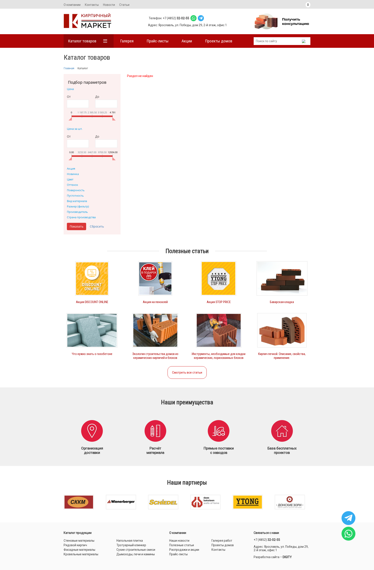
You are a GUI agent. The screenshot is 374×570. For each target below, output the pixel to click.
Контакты (92, 4)
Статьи (124, 4)
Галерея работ (221, 540)
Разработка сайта (266, 557)
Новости (109, 4)
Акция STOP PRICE (219, 302)
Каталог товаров (82, 41)
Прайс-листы (158, 41)
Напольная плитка (129, 540)
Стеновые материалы (79, 540)
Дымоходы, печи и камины (135, 554)
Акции (187, 41)
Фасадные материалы (79, 549)
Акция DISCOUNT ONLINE (92, 302)
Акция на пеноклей (155, 302)
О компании (72, 4)
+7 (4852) (267, 539)
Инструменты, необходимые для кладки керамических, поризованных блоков (218, 356)
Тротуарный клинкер (131, 545)
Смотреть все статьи (187, 372)
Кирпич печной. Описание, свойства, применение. (282, 356)
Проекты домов (218, 41)
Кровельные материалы (81, 554)
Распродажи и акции (184, 549)
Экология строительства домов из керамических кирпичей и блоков (155, 356)
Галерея (127, 41)
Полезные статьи (181, 545)
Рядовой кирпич (75, 545)
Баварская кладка (282, 302)
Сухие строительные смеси (135, 549)
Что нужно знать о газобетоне (92, 354)
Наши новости (179, 540)
